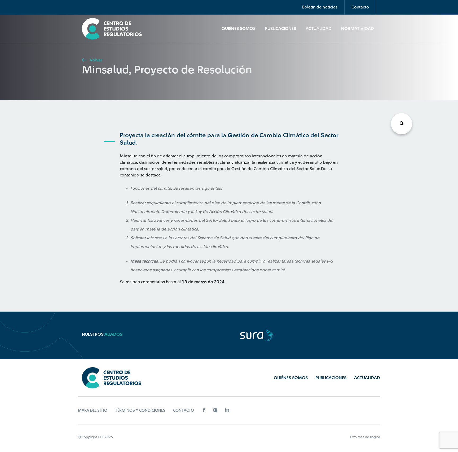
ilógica (375, 437)
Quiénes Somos (239, 28)
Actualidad (319, 28)
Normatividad (357, 28)
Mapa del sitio (92, 411)
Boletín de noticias (319, 7)
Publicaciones (280, 28)
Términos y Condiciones (140, 411)
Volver (95, 60)
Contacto (360, 7)
